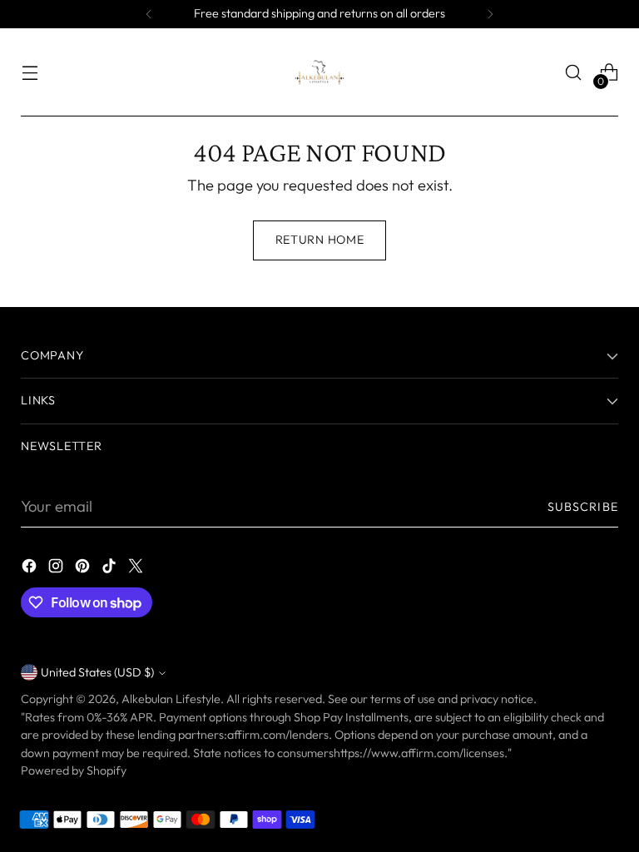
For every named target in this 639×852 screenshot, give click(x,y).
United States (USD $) (97, 672)
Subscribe (582, 506)
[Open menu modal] (29, 73)
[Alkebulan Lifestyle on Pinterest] (84, 569)
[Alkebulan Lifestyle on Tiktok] (111, 569)
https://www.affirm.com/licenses (419, 753)
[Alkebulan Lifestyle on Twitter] (137, 569)
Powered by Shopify (73, 770)
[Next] (490, 14)
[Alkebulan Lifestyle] (319, 72)
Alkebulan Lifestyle (170, 698)
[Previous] (149, 14)
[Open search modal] (574, 73)
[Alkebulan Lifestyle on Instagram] (57, 569)
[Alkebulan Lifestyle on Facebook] (31, 569)
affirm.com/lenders (278, 734)
